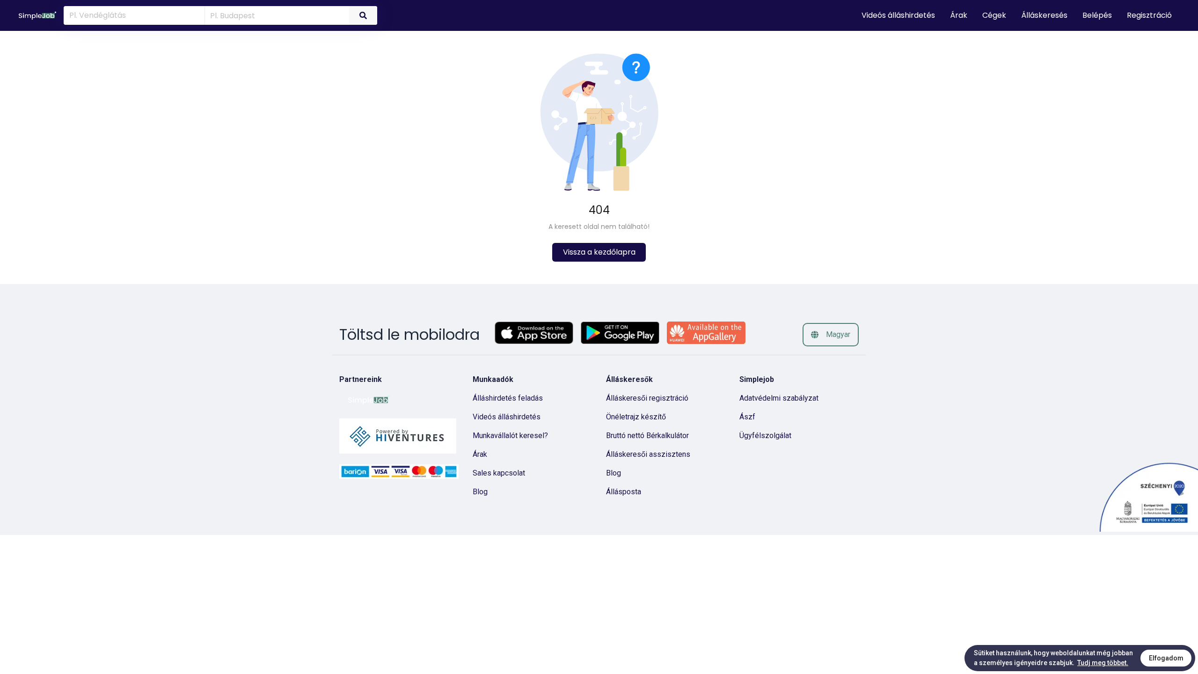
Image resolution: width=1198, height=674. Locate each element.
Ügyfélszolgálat (765, 435)
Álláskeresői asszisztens (648, 454)
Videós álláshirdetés (507, 416)
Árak (480, 454)
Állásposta (623, 491)
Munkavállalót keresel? (510, 435)
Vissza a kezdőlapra (599, 252)
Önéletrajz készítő (636, 416)
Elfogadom (1166, 658)
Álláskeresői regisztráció (647, 398)
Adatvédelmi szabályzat (778, 398)
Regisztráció (1149, 15)
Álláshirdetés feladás (508, 398)
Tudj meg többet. (1102, 663)
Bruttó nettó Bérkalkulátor (647, 435)
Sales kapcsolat (499, 473)
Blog (480, 491)
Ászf (747, 416)
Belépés (1097, 15)
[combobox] (275, 15)
